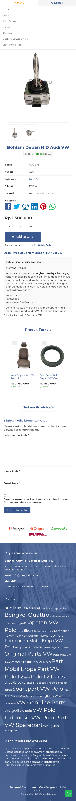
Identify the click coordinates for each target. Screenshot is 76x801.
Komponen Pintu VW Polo (30, 647)
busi (7, 623)
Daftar (6, 15)
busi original (18, 623)
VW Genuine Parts (40, 702)
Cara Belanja (10, 21)
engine (20, 631)
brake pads (55, 616)
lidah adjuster (53, 647)
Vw (37, 179)
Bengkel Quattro (27, 615)
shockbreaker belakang (39, 683)
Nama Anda (11, 471)
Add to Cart (24, 236)
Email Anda (11, 483)
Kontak (58, 2)
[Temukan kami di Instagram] (17, 528)
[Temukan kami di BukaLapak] (38, 534)
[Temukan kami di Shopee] (38, 528)
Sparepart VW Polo (37, 688)
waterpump (11, 730)
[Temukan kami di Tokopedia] (59, 528)
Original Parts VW (29, 653)
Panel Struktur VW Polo (30, 662)
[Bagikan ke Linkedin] (35, 208)
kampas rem (47, 631)
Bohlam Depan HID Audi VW (38, 147)
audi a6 (35, 608)
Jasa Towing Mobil (13, 44)
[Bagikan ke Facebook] (9, 208)
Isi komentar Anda (15, 435)
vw (55, 695)
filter (28, 630)
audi (9, 607)
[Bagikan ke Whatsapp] (53, 208)
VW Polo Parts (50, 717)
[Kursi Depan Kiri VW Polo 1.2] (23, 355)
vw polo (26, 711)
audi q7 (54, 608)
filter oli (36, 630)
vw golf (12, 710)
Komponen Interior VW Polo (42, 635)
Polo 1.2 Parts (48, 676)
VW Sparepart (24, 725)
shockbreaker (16, 682)
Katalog (7, 27)
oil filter (64, 647)
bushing (65, 616)
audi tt (62, 608)
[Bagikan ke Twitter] (17, 208)
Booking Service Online (15, 38)
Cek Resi (7, 33)
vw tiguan (51, 726)
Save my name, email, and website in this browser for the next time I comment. (36, 501)
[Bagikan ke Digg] (26, 208)
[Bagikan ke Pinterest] (44, 208)
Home (6, 9)
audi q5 (46, 608)
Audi (31, 179)
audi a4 (21, 608)
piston (27, 677)
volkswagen (41, 695)
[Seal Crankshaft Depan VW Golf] (52, 355)
